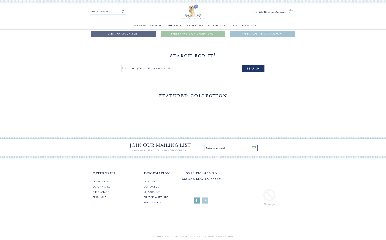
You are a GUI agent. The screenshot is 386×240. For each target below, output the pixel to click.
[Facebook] (197, 200)
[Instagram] (205, 200)
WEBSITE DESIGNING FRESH (221, 236)
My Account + (278, 11)
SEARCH (253, 68)
